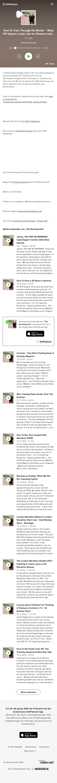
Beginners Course (24, 131)
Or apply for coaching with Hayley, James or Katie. (25, 102)
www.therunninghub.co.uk (30, 211)
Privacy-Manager (15, 747)
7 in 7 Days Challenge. (31, 121)
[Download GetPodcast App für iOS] (35, 334)
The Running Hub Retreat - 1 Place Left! (30, 221)
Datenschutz (30, 747)
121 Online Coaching (20, 182)
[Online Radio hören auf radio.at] (46, 762)
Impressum (44, 747)
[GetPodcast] (10, 4)
